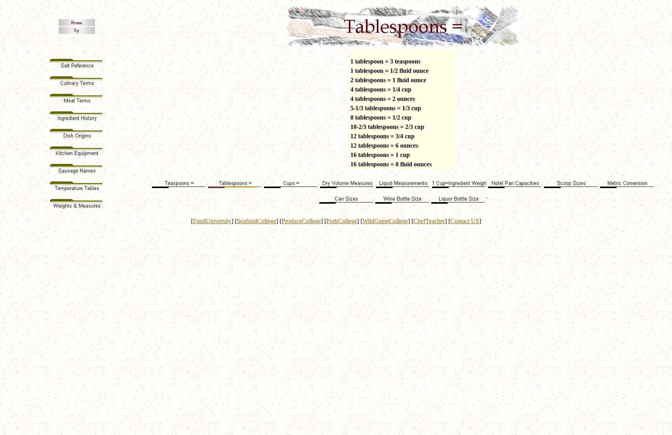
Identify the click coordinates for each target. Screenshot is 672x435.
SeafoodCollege (256, 221)
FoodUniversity (212, 221)
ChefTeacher (429, 221)
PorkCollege (341, 221)
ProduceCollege (301, 221)
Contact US (464, 221)
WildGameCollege (385, 221)
